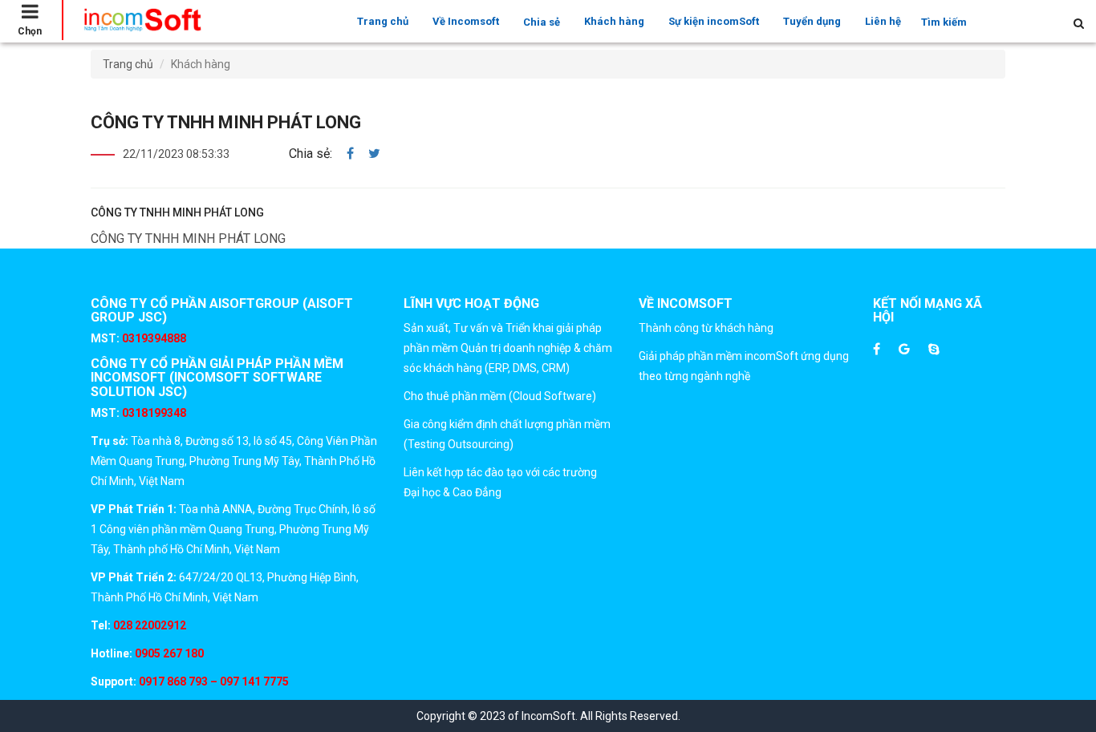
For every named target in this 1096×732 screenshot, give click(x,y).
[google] (904, 350)
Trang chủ (382, 21)
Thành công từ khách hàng (706, 328)
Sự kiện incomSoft (713, 21)
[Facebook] (876, 350)
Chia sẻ (541, 22)
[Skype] (934, 350)
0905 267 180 (168, 653)
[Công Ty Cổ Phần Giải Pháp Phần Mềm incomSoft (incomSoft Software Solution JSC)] (142, 20)
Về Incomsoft (465, 21)
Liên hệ (883, 21)
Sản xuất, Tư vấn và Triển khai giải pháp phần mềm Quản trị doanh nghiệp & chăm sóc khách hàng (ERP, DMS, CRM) (508, 348)
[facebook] (350, 153)
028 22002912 (149, 625)
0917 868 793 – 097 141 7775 (212, 681)
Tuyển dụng (812, 21)
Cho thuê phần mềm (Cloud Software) (500, 396)
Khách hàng (614, 21)
